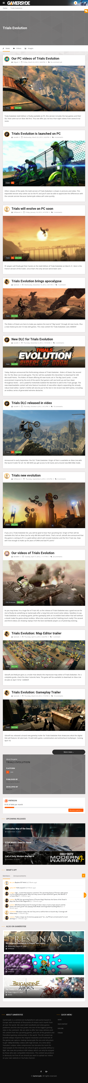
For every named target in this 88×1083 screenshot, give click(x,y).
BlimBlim (16, 557)
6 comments (61, 479)
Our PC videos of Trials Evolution (35, 58)
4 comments (58, 137)
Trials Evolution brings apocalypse (36, 281)
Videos (18, 48)
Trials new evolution (26, 475)
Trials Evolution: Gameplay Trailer (36, 692)
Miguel (15, 62)
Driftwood (16, 212)
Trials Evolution (10, 116)
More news (69, 752)
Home (5, 8)
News (7, 48)
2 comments (57, 212)
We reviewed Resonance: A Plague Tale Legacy (25, 943)
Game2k (16, 285)
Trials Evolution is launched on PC (36, 134)
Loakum (12, 893)
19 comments (58, 696)
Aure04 (15, 137)
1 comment (62, 285)
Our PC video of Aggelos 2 (17, 966)
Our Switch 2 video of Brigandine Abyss (22, 989)
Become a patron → (76, 810)
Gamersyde (37, 1076)
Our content (62, 1024)
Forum (60, 1033)
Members (6, 876)
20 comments (57, 557)
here (38, 677)
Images (30, 48)
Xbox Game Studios (13, 782)
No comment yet (56, 62)
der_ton (12, 882)
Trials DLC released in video (31, 403)
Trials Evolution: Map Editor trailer (36, 633)
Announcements (19, 876)
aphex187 (13, 888)
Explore (60, 1028)
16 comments (58, 406)
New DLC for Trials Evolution (32, 339)
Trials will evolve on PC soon (32, 209)
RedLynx (9, 789)
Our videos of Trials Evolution (32, 553)
